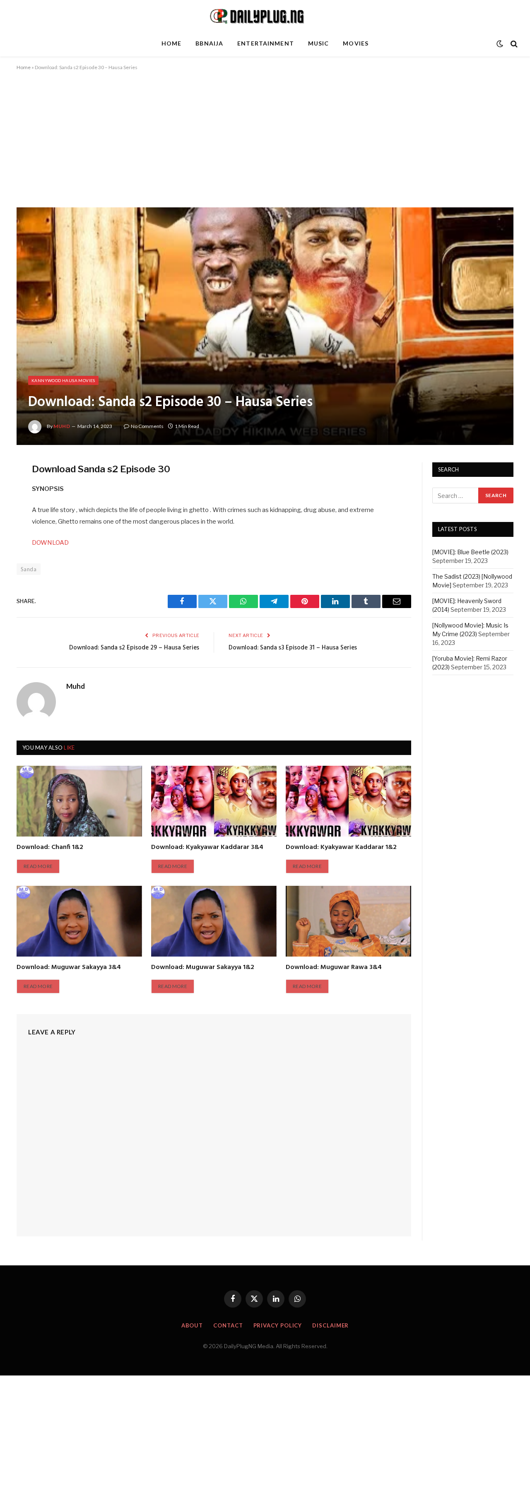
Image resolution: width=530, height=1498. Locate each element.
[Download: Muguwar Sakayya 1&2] (214, 921)
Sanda (28, 569)
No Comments (147, 426)
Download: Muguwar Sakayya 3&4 (69, 967)
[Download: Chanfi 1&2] (79, 801)
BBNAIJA (209, 43)
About (192, 1325)
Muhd (61, 426)
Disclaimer (330, 1325)
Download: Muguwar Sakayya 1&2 (202, 967)
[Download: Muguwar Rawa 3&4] (348, 921)
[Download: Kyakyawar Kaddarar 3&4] (214, 801)
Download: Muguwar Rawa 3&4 (334, 967)
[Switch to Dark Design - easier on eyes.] (499, 44)
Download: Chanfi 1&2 (50, 847)
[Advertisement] (265, 146)
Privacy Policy (277, 1325)
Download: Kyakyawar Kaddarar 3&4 (207, 847)
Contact (228, 1325)
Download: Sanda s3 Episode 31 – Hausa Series (293, 648)
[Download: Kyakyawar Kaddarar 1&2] (348, 801)
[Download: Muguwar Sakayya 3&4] (79, 921)
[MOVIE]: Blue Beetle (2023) (470, 552)
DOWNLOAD (50, 542)
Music (318, 43)
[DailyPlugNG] (265, 15)
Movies (356, 43)
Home (171, 43)
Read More (38, 866)
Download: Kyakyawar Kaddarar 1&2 (341, 847)
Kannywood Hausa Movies (63, 380)
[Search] (513, 43)
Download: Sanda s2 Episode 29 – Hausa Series (134, 648)
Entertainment (265, 43)
